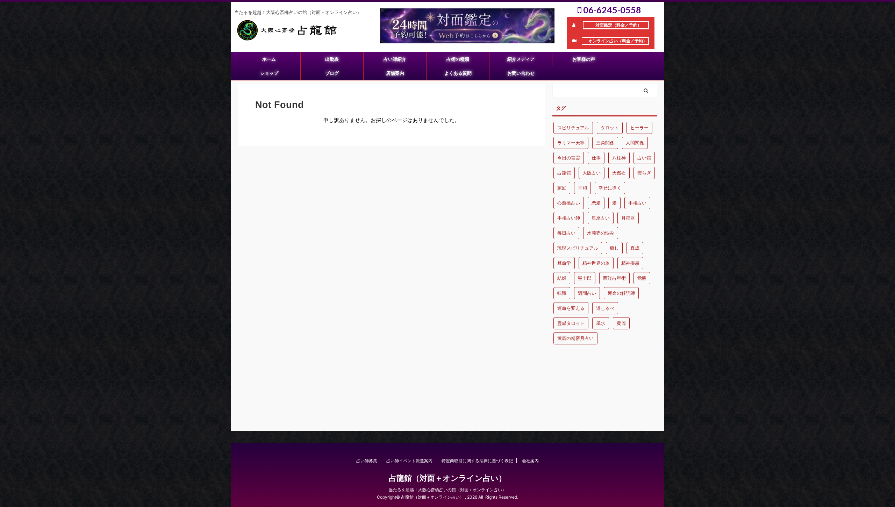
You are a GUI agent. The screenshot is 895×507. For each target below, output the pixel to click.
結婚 (561, 278)
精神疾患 (630, 263)
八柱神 (619, 157)
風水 (600, 323)
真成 (634, 248)
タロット (610, 127)
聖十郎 (585, 278)
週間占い (587, 293)
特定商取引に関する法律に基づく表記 (477, 460)
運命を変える (571, 308)
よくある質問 (458, 73)
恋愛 (596, 203)
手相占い (637, 203)
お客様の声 (583, 59)
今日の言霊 (568, 157)
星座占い (601, 218)
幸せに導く (610, 188)
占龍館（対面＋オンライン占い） (447, 478)
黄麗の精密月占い (575, 338)
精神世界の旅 (596, 263)
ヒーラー (639, 127)
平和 (582, 188)
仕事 (596, 157)
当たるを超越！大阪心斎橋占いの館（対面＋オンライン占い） (447, 489)
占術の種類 (457, 59)
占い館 (644, 157)
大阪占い (591, 173)
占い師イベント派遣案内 (409, 460)
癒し (614, 248)
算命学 (564, 263)
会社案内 (530, 460)
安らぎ (644, 173)
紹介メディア (521, 59)
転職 (561, 293)
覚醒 (641, 278)
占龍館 (564, 173)
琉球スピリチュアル (577, 248)
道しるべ (605, 308)
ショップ (269, 73)
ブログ (332, 73)
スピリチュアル (573, 127)
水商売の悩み (600, 233)
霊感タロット (571, 323)
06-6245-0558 (611, 10)
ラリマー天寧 (571, 142)
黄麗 (621, 323)
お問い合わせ (521, 73)
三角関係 (605, 142)
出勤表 (332, 59)
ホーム (269, 59)
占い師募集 (366, 460)
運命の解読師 (621, 293)
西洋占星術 (614, 278)
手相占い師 (568, 218)
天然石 (619, 173)
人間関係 (635, 142)
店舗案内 (395, 73)
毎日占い (566, 233)
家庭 (561, 188)
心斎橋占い (568, 203)
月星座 (628, 218)
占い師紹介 (395, 59)
